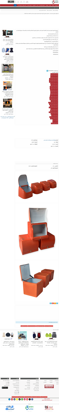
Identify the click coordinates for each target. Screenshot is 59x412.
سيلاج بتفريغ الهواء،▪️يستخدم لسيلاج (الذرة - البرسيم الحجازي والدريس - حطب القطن (23, 343)
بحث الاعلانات (16, 393)
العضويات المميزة (15, 380)
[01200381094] (47, 71)
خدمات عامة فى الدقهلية (54, 86)
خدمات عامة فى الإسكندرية (54, 78)
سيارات (50, 5)
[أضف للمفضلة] (55, 303)
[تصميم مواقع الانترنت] (49, 386)
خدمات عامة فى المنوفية (54, 99)
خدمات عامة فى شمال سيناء (53, 112)
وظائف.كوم (16, 390)
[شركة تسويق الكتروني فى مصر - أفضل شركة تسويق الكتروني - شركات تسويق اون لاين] (7, 117)
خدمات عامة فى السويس (54, 88)
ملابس (28, 387)
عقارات (53, 5)
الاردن (57, 382)
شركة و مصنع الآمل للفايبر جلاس (49, 140)
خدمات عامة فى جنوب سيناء (53, 107)
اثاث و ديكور (24, 5)
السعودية (56, 380)
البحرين (45, 382)
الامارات (51, 380)
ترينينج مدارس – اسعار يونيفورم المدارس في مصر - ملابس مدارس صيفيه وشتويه (8, 343)
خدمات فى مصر (49, 10)
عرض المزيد (20, 5)
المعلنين (7, 383)
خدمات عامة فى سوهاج (54, 110)
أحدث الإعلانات (16, 392)
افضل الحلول (44, 400)
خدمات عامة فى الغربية (54, 91)
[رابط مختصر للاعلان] (51, 303)
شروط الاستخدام (16, 385)
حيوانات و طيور (36, 388)
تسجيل (21, 2)
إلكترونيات (34, 5)
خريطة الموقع (6, 385)
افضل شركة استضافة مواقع (5, 7)
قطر (57, 383)
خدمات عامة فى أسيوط (54, 75)
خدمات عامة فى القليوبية (54, 96)
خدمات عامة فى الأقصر (54, 77)
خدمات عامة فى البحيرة (54, 83)
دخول (18, 2)
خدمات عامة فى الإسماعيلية (54, 80)
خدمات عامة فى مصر (42, 10)
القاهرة (7, 95)
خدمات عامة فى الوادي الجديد (53, 102)
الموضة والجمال (42, 5)
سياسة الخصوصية (15, 383)
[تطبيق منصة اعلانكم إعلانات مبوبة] (5, 387)
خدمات (37, 5)
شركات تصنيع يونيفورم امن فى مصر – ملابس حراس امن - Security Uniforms (51, 343)
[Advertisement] (38, 2)
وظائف (15, 5)
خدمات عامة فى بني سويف (54, 104)
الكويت (51, 382)
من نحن (17, 382)
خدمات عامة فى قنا (55, 115)
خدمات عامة (11, 44)
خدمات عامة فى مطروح (54, 118)
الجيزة (8, 43)
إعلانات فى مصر (55, 10)
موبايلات (46, 5)
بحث (15, 2)
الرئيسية (56, 5)
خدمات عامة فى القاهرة (54, 94)
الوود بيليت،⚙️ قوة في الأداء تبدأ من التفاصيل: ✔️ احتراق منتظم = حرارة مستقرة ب (7, 110)
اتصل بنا (7, 382)
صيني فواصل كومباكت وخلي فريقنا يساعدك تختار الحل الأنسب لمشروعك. (7, 75)
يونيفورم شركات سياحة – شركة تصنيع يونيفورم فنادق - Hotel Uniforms (8, 40)
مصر (45, 380)
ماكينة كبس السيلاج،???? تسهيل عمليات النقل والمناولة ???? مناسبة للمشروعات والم (7, 93)
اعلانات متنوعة (27, 388)
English (27, 2)
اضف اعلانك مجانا (11, 2)
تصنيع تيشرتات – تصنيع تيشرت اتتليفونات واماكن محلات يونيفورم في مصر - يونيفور (8, 58)
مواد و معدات (29, 5)
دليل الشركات (36, 390)
